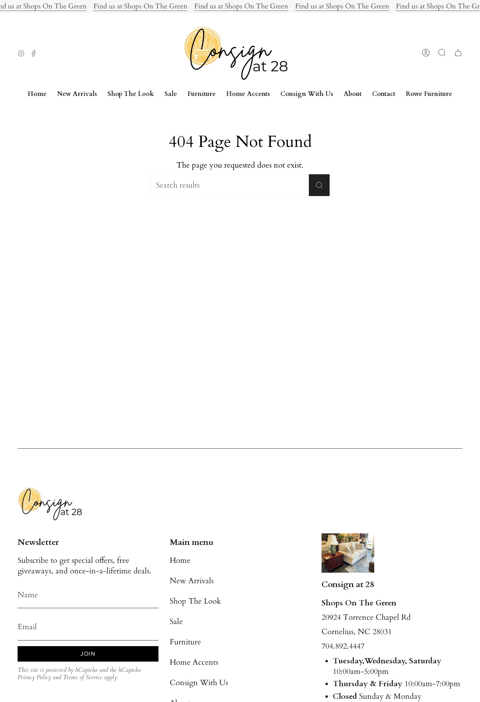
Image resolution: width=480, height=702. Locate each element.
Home (180, 560)
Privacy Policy (34, 677)
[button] (201, 94)
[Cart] (458, 53)
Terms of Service (82, 677)
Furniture (185, 642)
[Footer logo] (53, 504)
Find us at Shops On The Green (140, 6)
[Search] (319, 185)
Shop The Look (195, 601)
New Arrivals (192, 581)
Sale (176, 621)
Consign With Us (199, 682)
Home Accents (194, 662)
